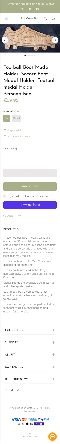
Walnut (16, 118)
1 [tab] (25, 55)
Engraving (11, 148)
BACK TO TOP (30, 437)
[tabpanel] (30, 38)
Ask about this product (20, 136)
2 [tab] (27, 55)
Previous (5, 40)
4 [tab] (32, 55)
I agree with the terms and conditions (28, 196)
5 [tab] (35, 55)
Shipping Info (15, 130)
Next (55, 40)
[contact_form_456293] (52, 436)
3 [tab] (30, 55)
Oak (6, 118)
